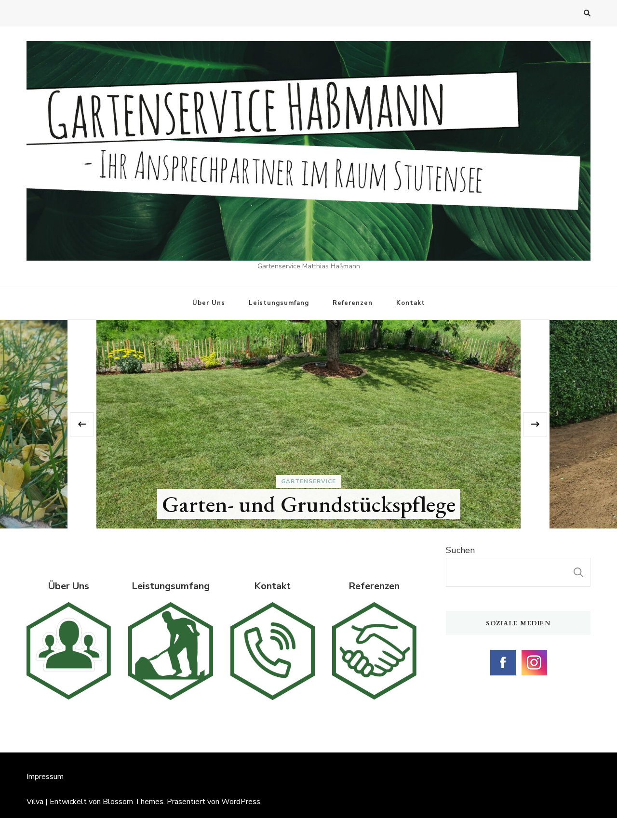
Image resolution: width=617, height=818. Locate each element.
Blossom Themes (133, 801)
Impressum (45, 776)
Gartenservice (308, 481)
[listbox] (308, 424)
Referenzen (353, 303)
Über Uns (208, 303)
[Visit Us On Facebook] (502, 654)
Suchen (460, 550)
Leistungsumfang (279, 303)
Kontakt (410, 303)
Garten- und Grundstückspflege (309, 504)
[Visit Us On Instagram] (534, 654)
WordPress (240, 801)
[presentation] (82, 424)
